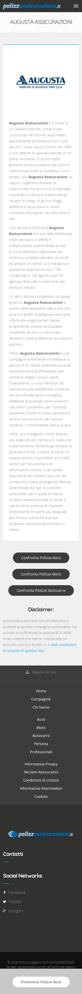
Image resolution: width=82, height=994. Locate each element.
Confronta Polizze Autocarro (41, 590)
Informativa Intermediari (41, 788)
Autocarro (41, 735)
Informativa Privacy (41, 764)
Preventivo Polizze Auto (41, 981)
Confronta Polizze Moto (41, 574)
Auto (41, 719)
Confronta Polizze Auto (41, 557)
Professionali (41, 751)
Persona (41, 743)
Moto (41, 727)
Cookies (41, 796)
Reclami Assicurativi (41, 772)
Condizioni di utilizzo (41, 780)
